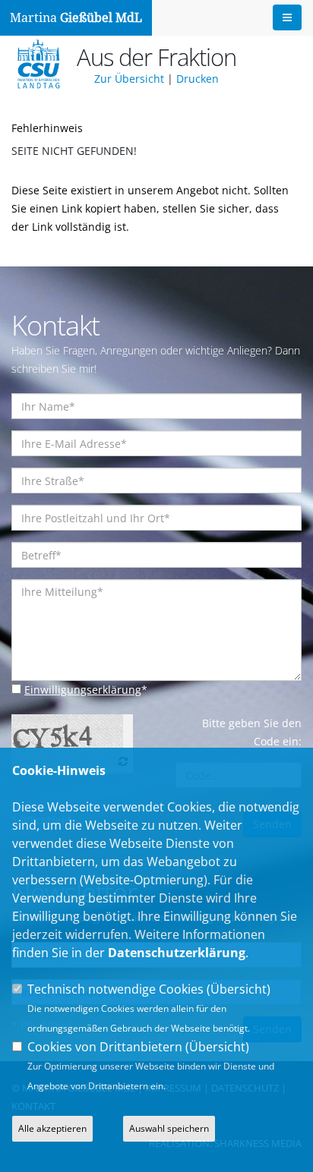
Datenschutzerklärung (176, 952)
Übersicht (238, 989)
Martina (76, 18)
